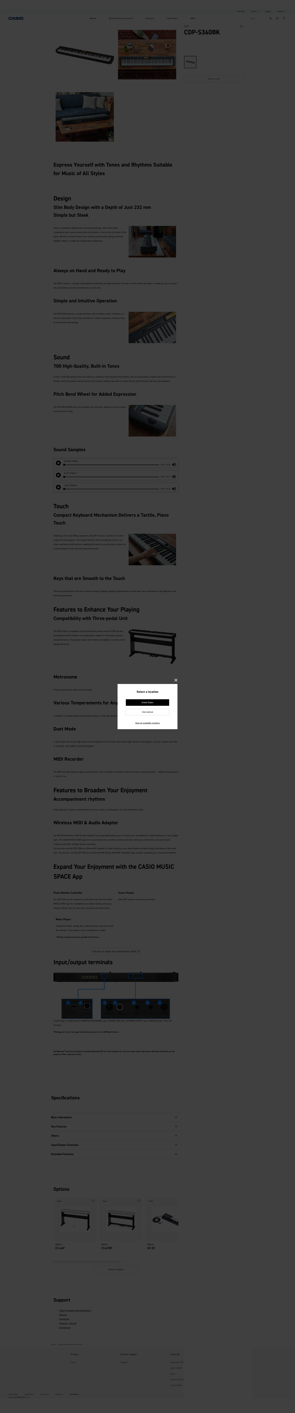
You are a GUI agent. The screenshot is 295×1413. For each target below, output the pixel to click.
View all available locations (147, 722)
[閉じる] (175, 680)
